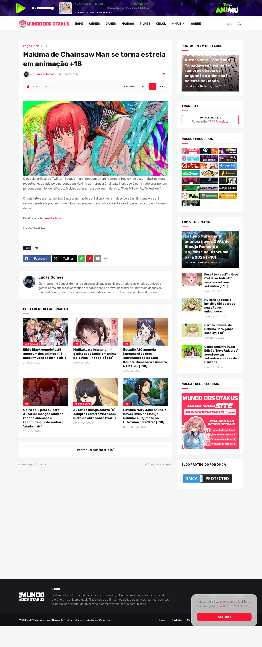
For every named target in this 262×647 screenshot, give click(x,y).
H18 (45, 46)
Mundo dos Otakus (48, 620)
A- (143, 86)
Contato (176, 620)
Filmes (145, 24)
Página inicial (31, 46)
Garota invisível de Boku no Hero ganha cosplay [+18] (219, 329)
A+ (161, 86)
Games (111, 24)
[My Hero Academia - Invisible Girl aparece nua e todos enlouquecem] (192, 304)
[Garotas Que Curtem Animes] (191, 160)
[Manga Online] (228, 190)
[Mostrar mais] (105, 258)
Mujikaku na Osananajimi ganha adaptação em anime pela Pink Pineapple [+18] (95, 354)
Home (79, 24)
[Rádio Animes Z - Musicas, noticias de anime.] (228, 160)
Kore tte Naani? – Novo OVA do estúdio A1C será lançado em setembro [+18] (221, 280)
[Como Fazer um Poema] (209, 183)
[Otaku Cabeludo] (209, 168)
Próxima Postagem (157, 464)
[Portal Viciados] (209, 160)
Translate (222, 121)
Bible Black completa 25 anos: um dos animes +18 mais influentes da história (44, 354)
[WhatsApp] (81, 258)
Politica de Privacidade (233, 606)
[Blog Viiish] (191, 190)
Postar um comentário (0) (95, 450)
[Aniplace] (191, 205)
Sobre (196, 24)
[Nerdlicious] (228, 175)
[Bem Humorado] (209, 198)
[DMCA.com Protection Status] (207, 482)
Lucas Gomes (50, 277)
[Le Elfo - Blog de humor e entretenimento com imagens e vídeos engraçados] (191, 175)
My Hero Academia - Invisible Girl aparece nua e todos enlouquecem (219, 305)
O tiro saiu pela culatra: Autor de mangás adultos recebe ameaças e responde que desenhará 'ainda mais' (43, 418)
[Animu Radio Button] (228, 153)
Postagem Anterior (33, 464)
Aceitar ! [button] (224, 617)
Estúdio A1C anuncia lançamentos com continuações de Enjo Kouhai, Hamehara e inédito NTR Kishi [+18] (145, 358)
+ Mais (177, 24)
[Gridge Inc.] (228, 168)
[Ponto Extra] (228, 183)
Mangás (128, 24)
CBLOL (161, 24)
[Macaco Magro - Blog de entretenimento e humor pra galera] (209, 175)
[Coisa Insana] (209, 190)
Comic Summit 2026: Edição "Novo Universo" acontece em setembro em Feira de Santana (221, 354)
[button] (229, 24)
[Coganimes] (228, 198)
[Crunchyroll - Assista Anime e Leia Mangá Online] (209, 153)
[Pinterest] (89, 258)
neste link (53, 218)
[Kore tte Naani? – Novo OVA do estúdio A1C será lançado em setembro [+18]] (192, 279)
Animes (94, 24)
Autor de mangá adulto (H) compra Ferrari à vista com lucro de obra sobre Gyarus (94, 414)
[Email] (97, 258)
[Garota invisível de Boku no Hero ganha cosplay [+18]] (192, 330)
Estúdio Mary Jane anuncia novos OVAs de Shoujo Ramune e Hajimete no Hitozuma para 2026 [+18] (144, 416)
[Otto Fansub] (191, 198)
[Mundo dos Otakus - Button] (191, 153)
